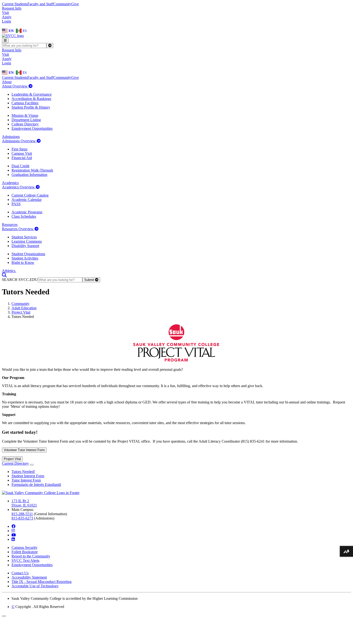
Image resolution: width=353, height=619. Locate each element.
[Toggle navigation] (5, 40)
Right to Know (23, 262)
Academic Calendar (27, 200)
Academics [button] (10, 183)
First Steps (19, 149)
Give (75, 4)
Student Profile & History (31, 107)
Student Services (24, 237)
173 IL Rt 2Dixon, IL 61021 (24, 503)
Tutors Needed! (23, 472)
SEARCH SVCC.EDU (20, 280)
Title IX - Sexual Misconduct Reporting (42, 582)
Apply (7, 17)
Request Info (11, 8)
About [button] (7, 82)
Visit (5, 13)
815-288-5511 (22, 514)
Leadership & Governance (32, 94)
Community (62, 4)
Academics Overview (19, 187)
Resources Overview (18, 229)
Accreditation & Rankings (31, 99)
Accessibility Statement (29, 577)
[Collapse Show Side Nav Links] (32, 464)
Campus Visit (22, 153)
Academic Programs (27, 212)
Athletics (9, 271)
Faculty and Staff (40, 4)
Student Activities (25, 258)
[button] (4, 275)
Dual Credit (20, 166)
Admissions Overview (19, 141)
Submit (89, 280)
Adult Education (24, 308)
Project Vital (21, 312)
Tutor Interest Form (26, 480)
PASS (16, 204)
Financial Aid (22, 158)
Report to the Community (31, 556)
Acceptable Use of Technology (35, 586)
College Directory (25, 124)
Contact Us (20, 573)
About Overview (15, 86)
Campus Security (24, 547)
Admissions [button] (11, 137)
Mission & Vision (25, 115)
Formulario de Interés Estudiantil (36, 485)
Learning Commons (27, 241)
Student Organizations (28, 254)
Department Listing (26, 120)
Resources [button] (10, 225)
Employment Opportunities (32, 128)
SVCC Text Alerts (25, 560)
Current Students (14, 4)
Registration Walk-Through (32, 170)
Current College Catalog (30, 195)
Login (6, 21)
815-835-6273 (22, 518)
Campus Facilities (25, 103)
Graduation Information (29, 175)
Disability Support (25, 246)
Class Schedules (24, 216)
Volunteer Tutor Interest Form (24, 450)
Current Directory (15, 463)
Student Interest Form (28, 476)
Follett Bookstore (25, 552)
